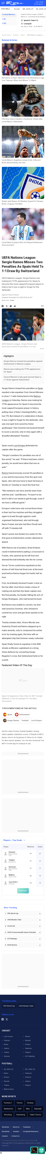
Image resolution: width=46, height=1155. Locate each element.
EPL (5, 23)
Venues (7, 1056)
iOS (29, 743)
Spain (40, 388)
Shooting (8, 1115)
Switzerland (24, 714)
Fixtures (7, 1040)
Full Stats (23, 891)
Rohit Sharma (12, 945)
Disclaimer (6, 1131)
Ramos (5, 473)
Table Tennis (35, 1115)
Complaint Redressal (30, 1131)
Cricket (16, 731)
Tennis (19, 1103)
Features (28, 1048)
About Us (16, 1127)
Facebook (20, 737)
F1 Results (33, 734)
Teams (6, 1052)
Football (5, 9)
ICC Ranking (30, 1056)
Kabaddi (37, 1109)
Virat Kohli (11, 926)
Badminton (8, 1109)
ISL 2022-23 (8, 1069)
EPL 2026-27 (28, 9)
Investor (16, 1131)
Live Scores (8, 1036)
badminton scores (21, 734)
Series (27, 1036)
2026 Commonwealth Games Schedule (21, 932)
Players (28, 1052)
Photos (27, 1044)
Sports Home (6, 35)
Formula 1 (8, 1103)
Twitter (39, 737)
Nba (28, 1109)
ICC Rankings (12, 939)
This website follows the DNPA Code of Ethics (19, 1140)
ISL (5, 19)
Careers (5, 1136)
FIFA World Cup (12, 913)
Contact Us (16, 1136)
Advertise (5, 1127)
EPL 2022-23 (30, 1069)
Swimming (20, 1115)
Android (22, 743)
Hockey (30, 1103)
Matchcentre (9, 1089)
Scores (17, 9)
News (23, 35)
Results (28, 1040)
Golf (19, 1109)
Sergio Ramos (13, 720)
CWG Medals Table (14, 920)
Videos (6, 1048)
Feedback (27, 1127)
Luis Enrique (19, 445)
